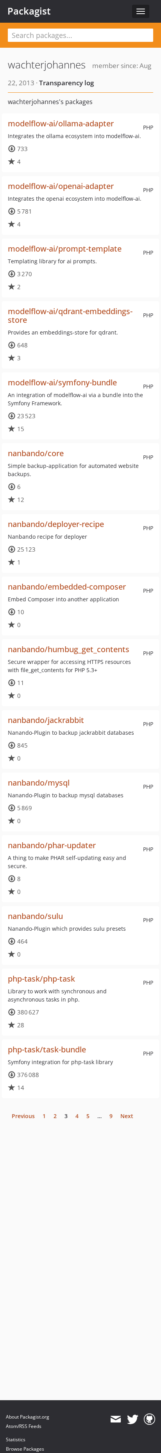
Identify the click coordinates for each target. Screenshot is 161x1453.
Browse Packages (25, 1449)
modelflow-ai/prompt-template (65, 248)
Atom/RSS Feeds (23, 1426)
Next (126, 1116)
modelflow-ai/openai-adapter (61, 186)
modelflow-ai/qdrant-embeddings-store (70, 315)
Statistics (15, 1439)
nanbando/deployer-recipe (56, 524)
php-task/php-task (41, 978)
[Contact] (115, 1419)
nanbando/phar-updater (52, 845)
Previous (23, 1116)
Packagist (29, 11)
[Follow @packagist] (132, 1419)
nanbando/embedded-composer (67, 586)
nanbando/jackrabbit (46, 720)
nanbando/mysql (39, 782)
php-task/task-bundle (47, 1049)
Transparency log (66, 82)
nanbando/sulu (35, 916)
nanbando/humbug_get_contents (68, 649)
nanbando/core (36, 453)
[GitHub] (149, 1419)
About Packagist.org (27, 1416)
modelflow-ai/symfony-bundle (62, 382)
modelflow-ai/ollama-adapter (61, 123)
